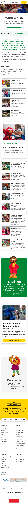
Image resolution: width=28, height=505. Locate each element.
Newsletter (4, 441)
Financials (3, 459)
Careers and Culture (6, 467)
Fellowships (19, 436)
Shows (17, 427)
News (2, 463)
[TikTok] (13, 420)
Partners (3, 461)
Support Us (19, 454)
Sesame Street (19, 441)
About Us (3, 454)
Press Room (4, 465)
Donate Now (19, 456)
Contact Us (4, 469)
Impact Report (19, 461)
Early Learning (4, 427)
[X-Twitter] (19, 420)
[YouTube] (24, 420)
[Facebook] (16, 420)
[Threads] (21, 420)
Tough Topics (4, 432)
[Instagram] (11, 420)
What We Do (19, 429)
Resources (4, 425)
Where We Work (20, 430)
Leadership (4, 458)
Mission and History (6, 456)
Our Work (10, 33)
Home (3, 33)
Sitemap (3, 474)
